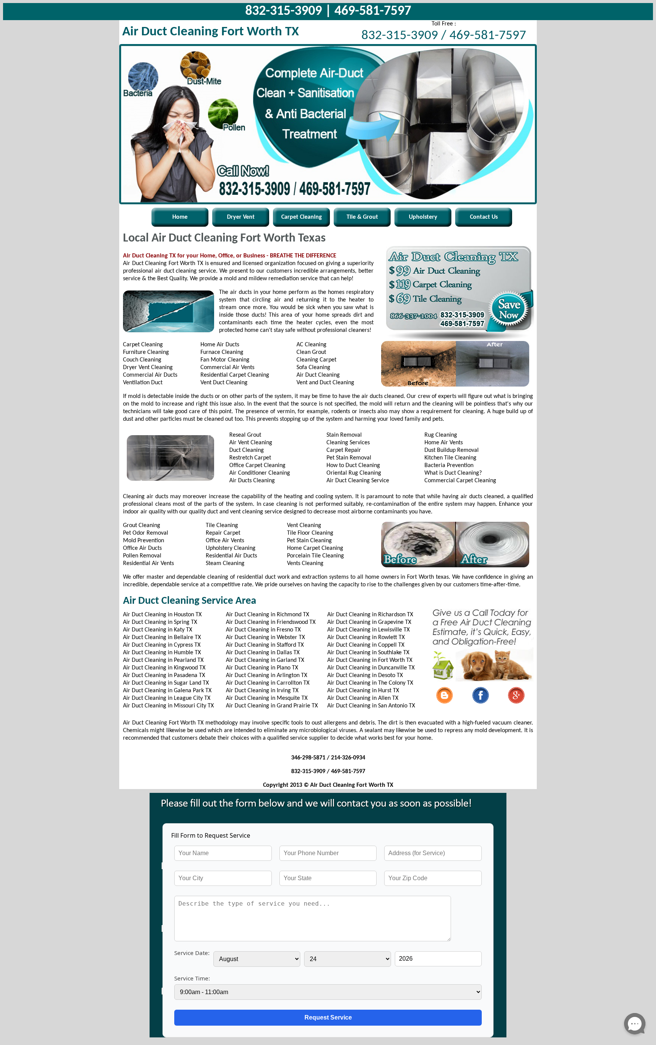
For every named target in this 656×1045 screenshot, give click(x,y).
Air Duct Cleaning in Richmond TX (267, 615)
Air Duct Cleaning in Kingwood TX (164, 668)
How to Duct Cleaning (353, 466)
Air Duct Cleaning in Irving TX (262, 691)
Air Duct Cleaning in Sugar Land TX (166, 683)
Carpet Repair (343, 450)
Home (180, 217)
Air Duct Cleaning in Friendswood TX (270, 622)
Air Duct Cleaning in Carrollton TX (267, 683)
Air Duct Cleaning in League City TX (166, 698)
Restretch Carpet (250, 458)
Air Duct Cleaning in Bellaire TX (162, 638)
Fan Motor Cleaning (224, 360)
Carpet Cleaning (301, 217)
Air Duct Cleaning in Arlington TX (266, 675)
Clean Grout (311, 352)
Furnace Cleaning (221, 352)
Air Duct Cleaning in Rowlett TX (366, 638)
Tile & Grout (362, 217)
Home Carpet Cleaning (315, 548)
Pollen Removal (142, 556)
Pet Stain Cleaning (309, 541)
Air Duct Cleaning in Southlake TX (368, 653)
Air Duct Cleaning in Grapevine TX (369, 622)
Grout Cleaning (141, 525)
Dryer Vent (241, 217)
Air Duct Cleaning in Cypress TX (161, 645)
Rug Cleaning (440, 435)
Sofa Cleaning (313, 368)
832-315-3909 (283, 11)
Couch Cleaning (142, 360)
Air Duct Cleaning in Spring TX (160, 622)
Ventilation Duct (142, 383)
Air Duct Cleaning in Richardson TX (370, 615)
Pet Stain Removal (348, 458)
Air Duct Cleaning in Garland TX (265, 660)
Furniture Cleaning (146, 352)
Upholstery (423, 217)
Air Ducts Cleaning (252, 481)
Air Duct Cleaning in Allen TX (362, 698)
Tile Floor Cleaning (310, 533)
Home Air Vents (443, 443)
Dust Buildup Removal (451, 450)
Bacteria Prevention (448, 466)
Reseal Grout (245, 435)
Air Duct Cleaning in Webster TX (265, 638)
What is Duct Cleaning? (453, 473)
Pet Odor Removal (145, 533)
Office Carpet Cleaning (257, 466)
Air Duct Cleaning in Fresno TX (263, 630)
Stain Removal (344, 435)
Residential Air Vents (148, 563)
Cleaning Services (348, 443)
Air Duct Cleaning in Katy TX (157, 630)
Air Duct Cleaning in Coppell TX (365, 645)
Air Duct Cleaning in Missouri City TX (168, 706)
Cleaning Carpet (316, 360)
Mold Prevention (143, 541)
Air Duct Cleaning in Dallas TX (263, 653)
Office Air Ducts (142, 548)
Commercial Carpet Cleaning (460, 481)
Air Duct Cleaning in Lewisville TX (368, 630)
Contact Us (484, 217)
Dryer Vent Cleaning (148, 368)
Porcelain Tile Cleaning (315, 556)
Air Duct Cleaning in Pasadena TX (164, 675)
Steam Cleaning (225, 563)
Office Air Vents (225, 541)
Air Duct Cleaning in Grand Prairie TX (272, 706)
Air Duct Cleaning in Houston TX (162, 615)
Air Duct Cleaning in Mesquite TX (267, 698)
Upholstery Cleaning (230, 548)
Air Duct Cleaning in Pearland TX (163, 660)
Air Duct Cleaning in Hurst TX (363, 691)
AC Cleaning (311, 345)
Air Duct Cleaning (318, 375)
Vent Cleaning (304, 525)
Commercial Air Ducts (150, 375)
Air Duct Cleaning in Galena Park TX (167, 691)
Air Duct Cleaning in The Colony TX (370, 683)
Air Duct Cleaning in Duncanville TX (371, 668)
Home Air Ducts (219, 345)
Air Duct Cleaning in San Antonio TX (371, 706)
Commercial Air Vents (227, 368)
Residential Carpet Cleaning (234, 375)
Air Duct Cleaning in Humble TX (162, 653)
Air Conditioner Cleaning (259, 473)
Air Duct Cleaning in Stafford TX (265, 645)
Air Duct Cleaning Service (357, 481)
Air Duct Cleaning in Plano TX (262, 668)
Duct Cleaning (246, 450)
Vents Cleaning (305, 563)
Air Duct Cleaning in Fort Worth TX (369, 660)
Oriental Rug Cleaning (353, 473)
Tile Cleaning (222, 525)
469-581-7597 (372, 11)
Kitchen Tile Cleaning (450, 458)
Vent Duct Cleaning (224, 383)
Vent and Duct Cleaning (325, 383)
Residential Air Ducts (231, 556)
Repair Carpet (223, 533)
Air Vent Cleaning (250, 443)
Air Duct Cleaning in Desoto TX (365, 675)
